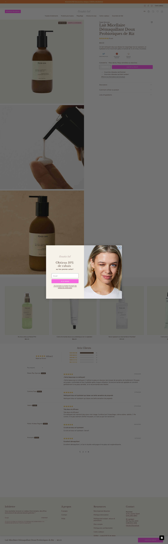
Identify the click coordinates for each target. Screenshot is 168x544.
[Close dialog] (119, 248)
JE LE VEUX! (65, 281)
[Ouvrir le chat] (161, 537)
